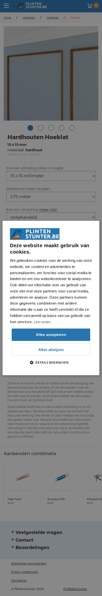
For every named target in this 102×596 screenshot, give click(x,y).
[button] (51, 362)
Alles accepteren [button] (51, 334)
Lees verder (42, 322)
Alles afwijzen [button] (51, 350)
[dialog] (50, 298)
